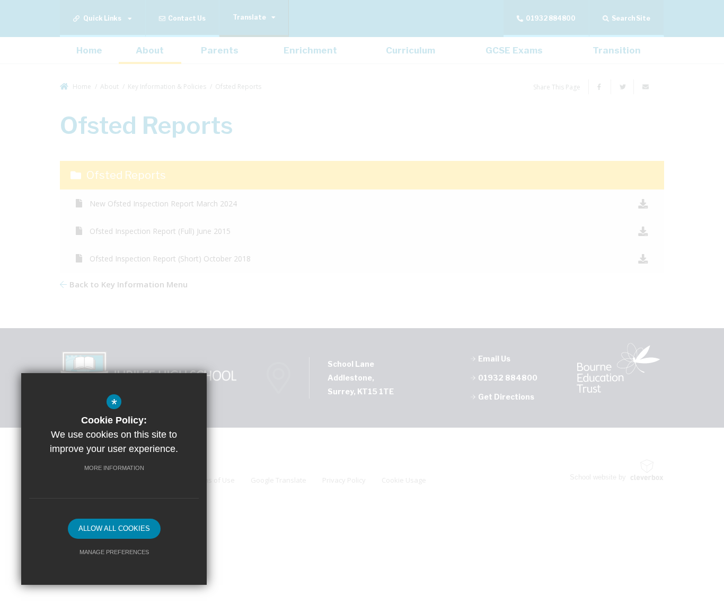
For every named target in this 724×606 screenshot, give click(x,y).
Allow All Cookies (114, 528)
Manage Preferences (114, 552)
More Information (114, 468)
